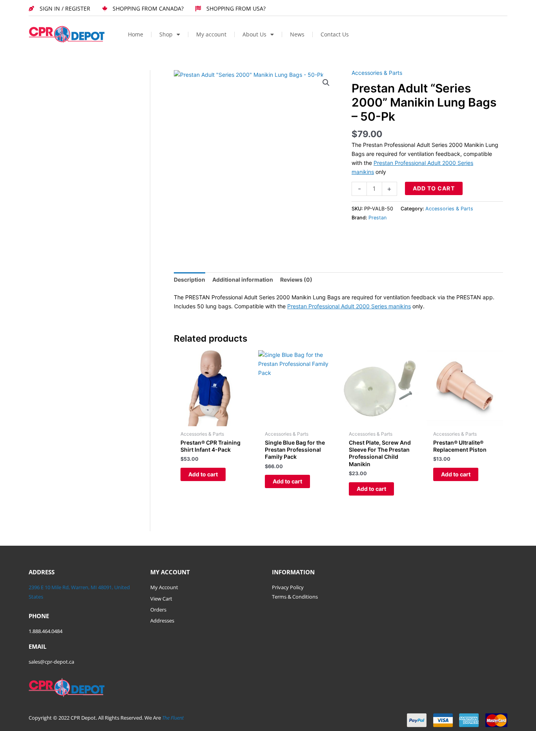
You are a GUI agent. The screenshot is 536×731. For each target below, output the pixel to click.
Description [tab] (189, 279)
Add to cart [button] (203, 474)
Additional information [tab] (242, 279)
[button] (326, 83)
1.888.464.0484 (45, 631)
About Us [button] (254, 34)
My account (211, 34)
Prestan (377, 218)
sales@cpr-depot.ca (51, 661)
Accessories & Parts (377, 72)
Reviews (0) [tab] (296, 279)
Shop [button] (166, 34)
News (297, 34)
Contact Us (335, 34)
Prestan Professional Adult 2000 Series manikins (349, 306)
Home (135, 34)
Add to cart (434, 188)
